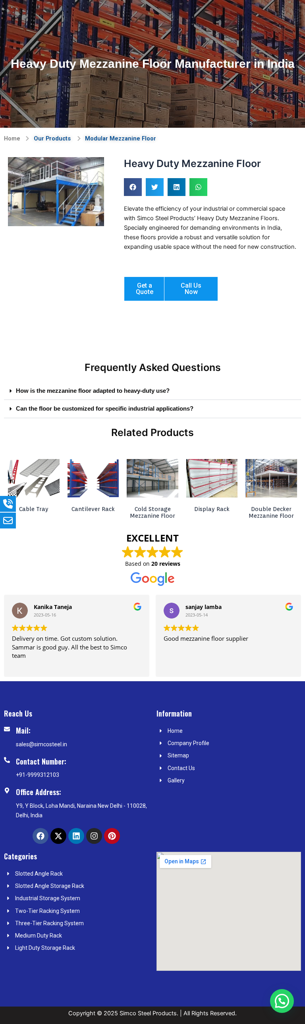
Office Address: (38, 792)
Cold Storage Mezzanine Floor (152, 512)
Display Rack (212, 508)
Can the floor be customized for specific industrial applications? (104, 408)
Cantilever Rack (93, 508)
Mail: (23, 730)
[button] (133, 187)
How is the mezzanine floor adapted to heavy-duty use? (93, 391)
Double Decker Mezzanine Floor (271, 512)
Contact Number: (41, 761)
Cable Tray (33, 508)
